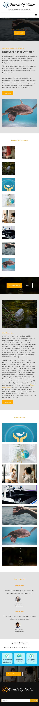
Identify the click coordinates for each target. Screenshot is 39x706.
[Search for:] (19, 700)
